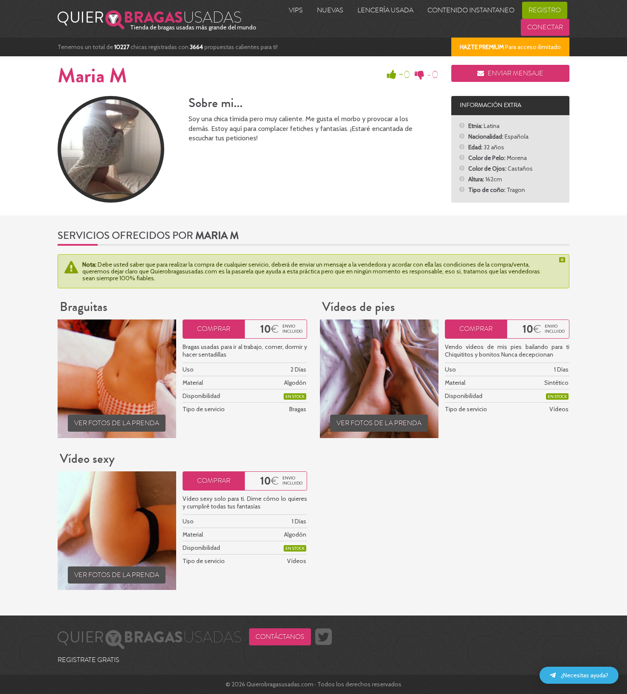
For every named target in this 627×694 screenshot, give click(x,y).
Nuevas (330, 10)
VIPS (296, 10)
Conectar (545, 27)
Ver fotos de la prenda (116, 423)
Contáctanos (280, 637)
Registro (544, 10)
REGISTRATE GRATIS (88, 660)
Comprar (213, 329)
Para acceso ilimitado (510, 47)
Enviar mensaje (514, 73)
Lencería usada (385, 10)
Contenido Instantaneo (470, 10)
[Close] (563, 260)
